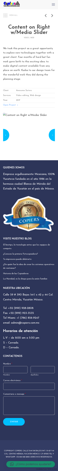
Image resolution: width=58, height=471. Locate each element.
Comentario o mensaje (14, 394)
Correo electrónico (12, 381)
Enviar (14, 422)
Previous (6, 135)
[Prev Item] (46, 15)
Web (32, 38)
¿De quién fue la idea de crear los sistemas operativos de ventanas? (28, 266)
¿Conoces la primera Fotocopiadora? (20, 254)
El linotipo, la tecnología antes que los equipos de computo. (26, 247)
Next (52, 135)
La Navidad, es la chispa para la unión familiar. (25, 279)
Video (26, 38)
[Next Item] (52, 15)
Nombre (7, 364)
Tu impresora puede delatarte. (17, 259)
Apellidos (35, 375)
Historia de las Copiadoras (16, 274)
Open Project (9, 105)
